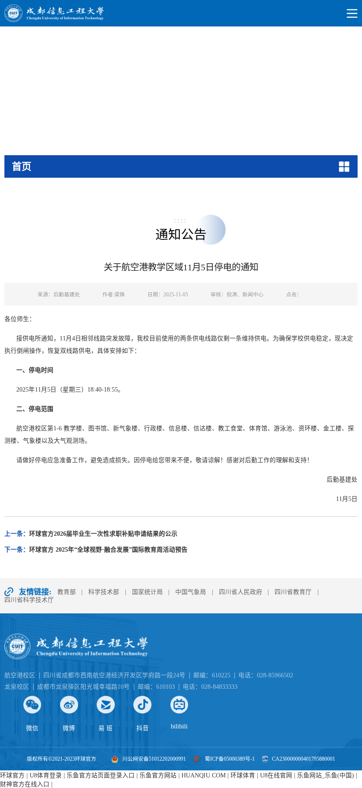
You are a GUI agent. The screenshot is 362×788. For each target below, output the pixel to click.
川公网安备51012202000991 (154, 759)
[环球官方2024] (181, 13)
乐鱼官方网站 (158, 775)
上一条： (90, 533)
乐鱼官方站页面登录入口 (101, 775)
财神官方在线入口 (24, 784)
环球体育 (242, 775)
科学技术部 (103, 592)
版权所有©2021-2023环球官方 (61, 759)
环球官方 (12, 775)
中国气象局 (190, 592)
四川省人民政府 (240, 592)
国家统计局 (147, 592)
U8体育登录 (46, 775)
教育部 (66, 592)
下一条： (96, 549)
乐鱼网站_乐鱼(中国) (325, 775)
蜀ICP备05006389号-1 (230, 759)
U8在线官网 (276, 775)
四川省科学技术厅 (29, 600)
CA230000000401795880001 (303, 759)
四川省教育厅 (293, 592)
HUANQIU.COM (203, 775)
